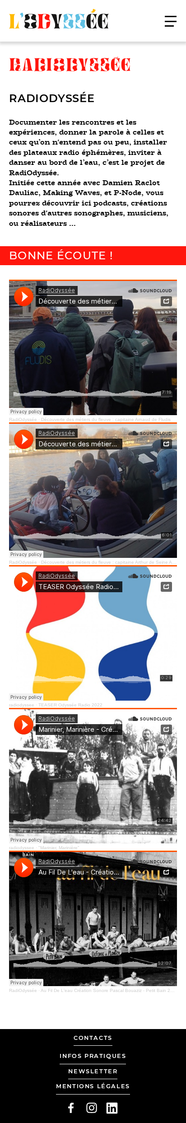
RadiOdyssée (23, 419)
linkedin (112, 1108)
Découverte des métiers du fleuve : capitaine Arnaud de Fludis (106, 419)
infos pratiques (93, 1056)
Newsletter (92, 1071)
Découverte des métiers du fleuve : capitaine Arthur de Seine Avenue (113, 562)
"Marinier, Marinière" (58, 847)
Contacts (93, 1037)
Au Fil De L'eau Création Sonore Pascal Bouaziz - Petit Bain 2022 (109, 990)
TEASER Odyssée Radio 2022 (70, 704)
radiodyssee (21, 704)
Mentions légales (93, 1086)
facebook (71, 1108)
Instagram (92, 1108)
